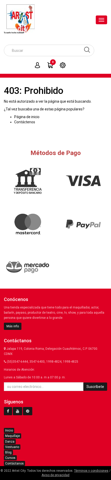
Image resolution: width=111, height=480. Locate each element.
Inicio (9, 430)
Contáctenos (24, 122)
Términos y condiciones (91, 471)
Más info (12, 326)
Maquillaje (12, 436)
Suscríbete (95, 387)
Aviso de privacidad (55, 475)
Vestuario (12, 447)
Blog (8, 452)
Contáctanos (14, 463)
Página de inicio (26, 117)
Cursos (10, 458)
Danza (9, 441)
